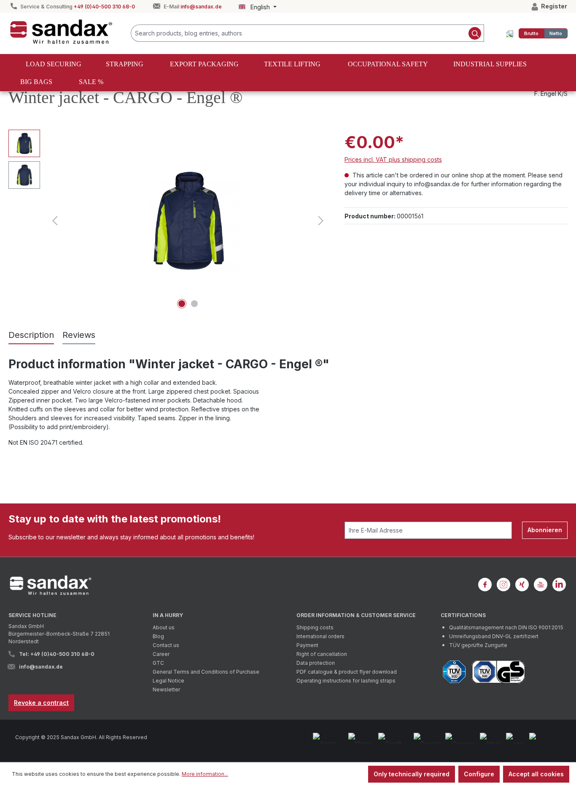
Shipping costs (315, 627)
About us (164, 627)
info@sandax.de (201, 6)
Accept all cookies (536, 774)
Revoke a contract (41, 702)
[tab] (31, 335)
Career (161, 654)
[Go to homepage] (61, 32)
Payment (307, 645)
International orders (320, 636)
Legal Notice (168, 680)
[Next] (321, 220)
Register (553, 6)
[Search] (475, 33)
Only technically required (411, 774)
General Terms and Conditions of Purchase (206, 672)
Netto (555, 33)
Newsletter (166, 689)
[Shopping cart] (510, 33)
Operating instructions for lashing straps (346, 680)
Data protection (315, 663)
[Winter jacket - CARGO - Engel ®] (188, 220)
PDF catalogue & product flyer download (346, 672)
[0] (531, 33)
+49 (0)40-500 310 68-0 (104, 6)
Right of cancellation (321, 654)
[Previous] (54, 220)
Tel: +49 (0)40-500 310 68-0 (56, 654)
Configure (479, 774)
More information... (205, 774)
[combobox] (298, 33)
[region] (168, 220)
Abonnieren (545, 529)
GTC (158, 663)
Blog (158, 636)
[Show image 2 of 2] (194, 303)
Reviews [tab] (78, 335)
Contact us (166, 645)
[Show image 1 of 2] (181, 303)
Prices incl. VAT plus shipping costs (393, 159)
